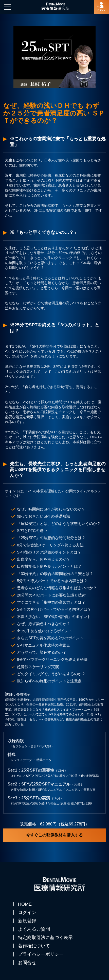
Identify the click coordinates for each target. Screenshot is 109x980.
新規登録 (27, 921)
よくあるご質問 (34, 929)
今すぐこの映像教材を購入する (54, 835)
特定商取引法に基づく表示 (45, 937)
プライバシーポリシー (41, 954)
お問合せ (27, 962)
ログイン (27, 912)
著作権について (34, 946)
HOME (25, 904)
